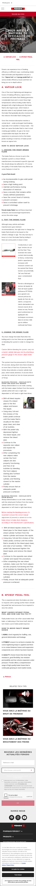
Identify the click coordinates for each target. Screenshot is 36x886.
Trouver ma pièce (18, 14)
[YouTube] (24, 817)
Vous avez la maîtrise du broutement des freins (16, 740)
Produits (7, 837)
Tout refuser (18, 875)
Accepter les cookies (18, 869)
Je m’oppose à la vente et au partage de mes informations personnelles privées (18, 881)
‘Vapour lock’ (9, 77)
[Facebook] (11, 817)
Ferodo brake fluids (8, 210)
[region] (18, 864)
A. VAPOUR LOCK (10, 57)
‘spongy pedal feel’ (23, 77)
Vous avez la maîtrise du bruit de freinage (16, 712)
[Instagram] (18, 817)
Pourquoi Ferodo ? (12, 831)
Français (6, 3)
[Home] (17, 9)
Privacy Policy (10, 865)
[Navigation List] (2, 8)
